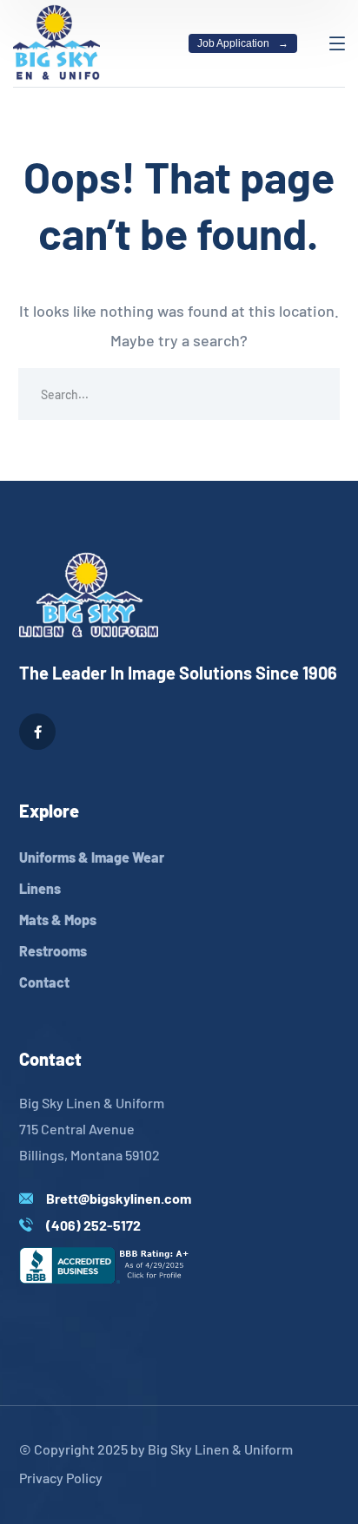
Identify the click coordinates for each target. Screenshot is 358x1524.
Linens (40, 888)
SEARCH (314, 394)
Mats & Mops (57, 919)
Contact (44, 982)
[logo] (56, 41)
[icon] (37, 731)
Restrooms (53, 951)
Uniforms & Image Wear (91, 857)
